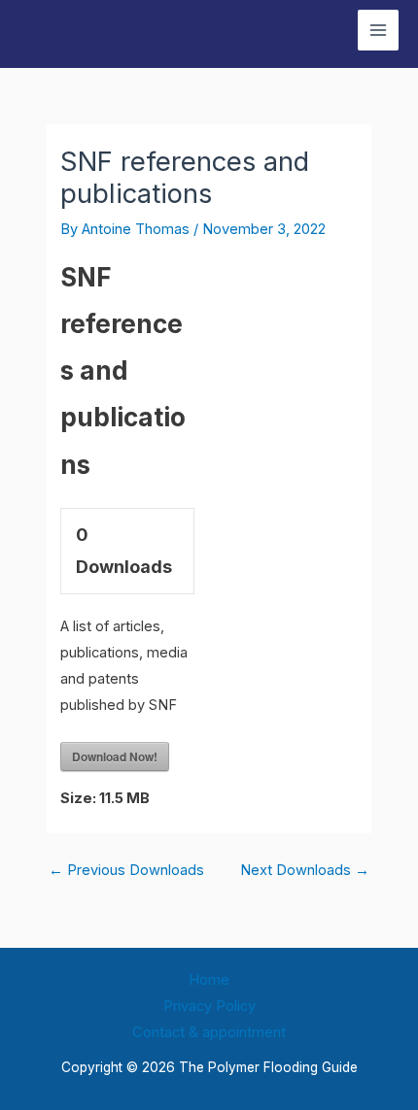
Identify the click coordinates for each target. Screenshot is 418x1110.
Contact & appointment (209, 1032)
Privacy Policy (209, 1006)
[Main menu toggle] (378, 30)
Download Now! (114, 756)
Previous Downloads (126, 870)
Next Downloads (304, 870)
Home (209, 980)
